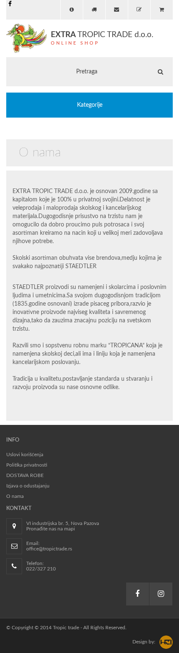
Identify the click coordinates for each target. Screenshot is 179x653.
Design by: (143, 641)
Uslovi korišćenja (24, 454)
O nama (15, 496)
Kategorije (89, 105)
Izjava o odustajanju (28, 485)
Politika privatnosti (26, 464)
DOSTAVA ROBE (25, 475)
